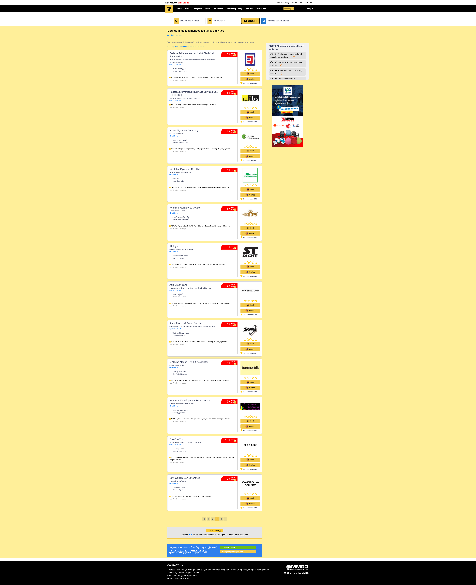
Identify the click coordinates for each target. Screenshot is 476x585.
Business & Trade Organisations (180, 172)
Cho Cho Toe (176, 439)
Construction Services (198, 60)
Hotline (302, 2)
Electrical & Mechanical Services (180, 60)
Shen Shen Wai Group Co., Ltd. (186, 324)
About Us (249, 9)
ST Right (174, 246)
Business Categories (193, 9)
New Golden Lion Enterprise (184, 478)
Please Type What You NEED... (185, 16)
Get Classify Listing (234, 9)
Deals (207, 9)
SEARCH (250, 21)
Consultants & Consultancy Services (181, 249)
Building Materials (209, 327)
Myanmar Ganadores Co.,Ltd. (185, 208)
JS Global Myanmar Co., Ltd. (184, 169)
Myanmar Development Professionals (189, 401)
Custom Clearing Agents (177, 481)
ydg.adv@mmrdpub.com (233, 552)
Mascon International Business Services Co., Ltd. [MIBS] (193, 93)
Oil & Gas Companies (176, 134)
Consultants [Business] (191, 98)
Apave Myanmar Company (183, 131)
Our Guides (261, 9)
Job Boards (218, 9)
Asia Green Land (178, 285)
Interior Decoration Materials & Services (198, 288)
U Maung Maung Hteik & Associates (188, 362)
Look (252, 74)
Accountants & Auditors (177, 211)
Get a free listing (282, 2)
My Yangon (289, 9)
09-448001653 (229, 548)
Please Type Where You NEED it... (220, 16)
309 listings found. (175, 35)
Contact (252, 118)
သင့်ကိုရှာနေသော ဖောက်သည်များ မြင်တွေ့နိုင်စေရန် (193, 550)
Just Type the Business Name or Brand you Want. (280, 16)
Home (179, 9)
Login (310, 9)
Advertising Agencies (176, 98)
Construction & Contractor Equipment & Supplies (185, 327)
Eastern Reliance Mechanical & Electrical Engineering (191, 55)
